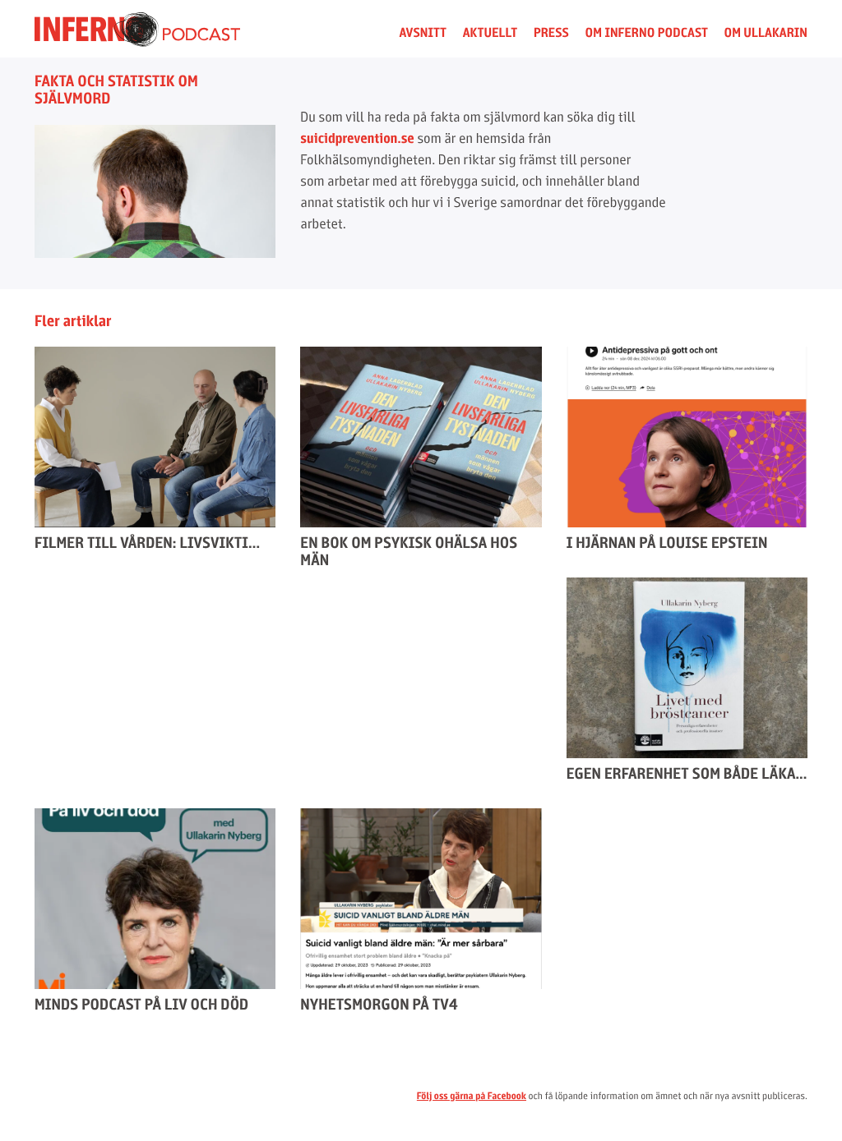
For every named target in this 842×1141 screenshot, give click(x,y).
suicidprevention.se (357, 138)
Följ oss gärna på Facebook (471, 1096)
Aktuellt (490, 32)
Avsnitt (422, 32)
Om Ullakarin (765, 32)
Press (551, 32)
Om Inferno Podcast (646, 32)
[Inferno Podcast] (137, 42)
